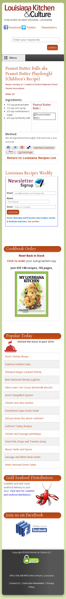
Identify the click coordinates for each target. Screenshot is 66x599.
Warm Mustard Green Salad (20, 464)
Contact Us (14, 583)
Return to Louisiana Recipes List (31, 158)
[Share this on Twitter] (15, 147)
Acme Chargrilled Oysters (19, 395)
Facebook (15, 27)
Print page (27, 152)
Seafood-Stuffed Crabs (18, 364)
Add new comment (44, 147)
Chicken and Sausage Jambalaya (23, 433)
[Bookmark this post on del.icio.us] (29, 147)
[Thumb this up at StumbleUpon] (22, 147)
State (10, 207)
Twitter (31, 27)
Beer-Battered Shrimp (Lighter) (22, 379)
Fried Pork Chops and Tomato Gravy (25, 441)
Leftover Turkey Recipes (18, 426)
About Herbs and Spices (18, 449)
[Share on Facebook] (8, 147)
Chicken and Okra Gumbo (19, 402)
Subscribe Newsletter (33, 583)
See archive (33, 221)
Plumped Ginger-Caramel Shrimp (23, 372)
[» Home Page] (29, 16)
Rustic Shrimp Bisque (17, 356)
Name (10, 198)
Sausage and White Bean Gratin (22, 457)
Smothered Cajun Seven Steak (22, 410)
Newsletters (49, 27)
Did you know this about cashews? (24, 418)
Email (10, 193)
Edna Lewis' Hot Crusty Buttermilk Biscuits (29, 387)
